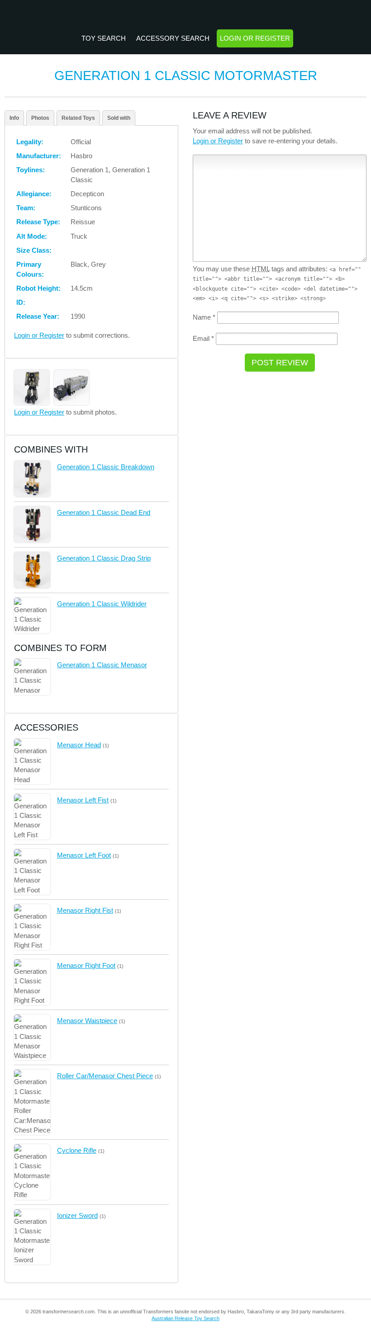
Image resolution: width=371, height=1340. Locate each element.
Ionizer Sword (77, 1215)
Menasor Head (79, 745)
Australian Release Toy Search (185, 1318)
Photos (40, 118)
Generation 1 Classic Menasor (102, 665)
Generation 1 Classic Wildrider (102, 604)
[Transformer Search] (186, 16)
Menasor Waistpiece (87, 1020)
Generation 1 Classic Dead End (103, 512)
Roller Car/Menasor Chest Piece (105, 1076)
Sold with (118, 118)
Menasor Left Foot (84, 855)
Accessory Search (172, 38)
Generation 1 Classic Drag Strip (104, 558)
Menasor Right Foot (86, 965)
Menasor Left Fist (83, 800)
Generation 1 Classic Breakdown (105, 467)
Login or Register (255, 38)
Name (204, 317)
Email (203, 338)
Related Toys (78, 118)
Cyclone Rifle (76, 1150)
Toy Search (103, 38)
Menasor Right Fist (85, 910)
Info (14, 118)
